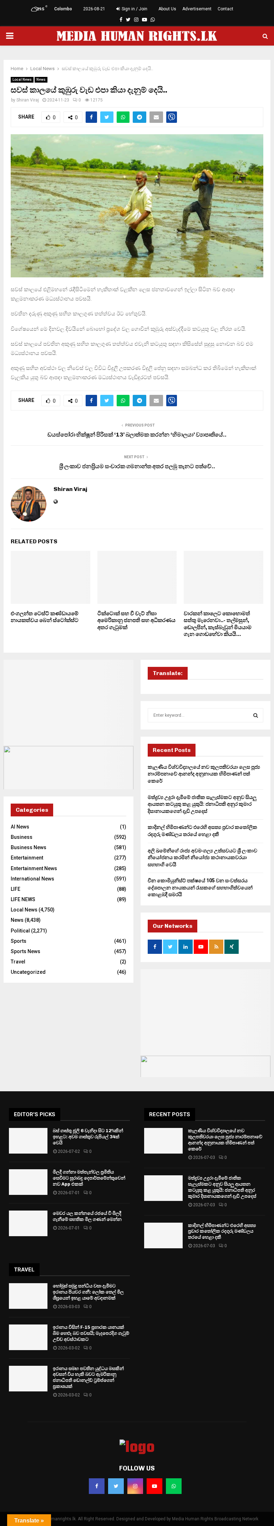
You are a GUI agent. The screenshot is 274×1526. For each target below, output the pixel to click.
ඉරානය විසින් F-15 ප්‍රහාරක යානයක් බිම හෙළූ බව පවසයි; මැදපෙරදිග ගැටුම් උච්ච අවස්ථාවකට (91, 1333)
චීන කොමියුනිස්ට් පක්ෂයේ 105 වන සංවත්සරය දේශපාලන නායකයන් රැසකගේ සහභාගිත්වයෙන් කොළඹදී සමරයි (200, 887)
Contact (225, 8)
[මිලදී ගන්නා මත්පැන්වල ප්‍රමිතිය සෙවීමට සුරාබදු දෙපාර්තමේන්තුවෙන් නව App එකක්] (28, 1182)
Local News (22, 80)
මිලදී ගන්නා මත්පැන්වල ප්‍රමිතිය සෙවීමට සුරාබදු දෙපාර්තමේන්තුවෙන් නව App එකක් (89, 1178)
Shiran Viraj (27, 100)
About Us (167, 8)
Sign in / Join (134, 8)
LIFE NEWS (23, 899)
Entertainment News (34, 868)
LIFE (15, 889)
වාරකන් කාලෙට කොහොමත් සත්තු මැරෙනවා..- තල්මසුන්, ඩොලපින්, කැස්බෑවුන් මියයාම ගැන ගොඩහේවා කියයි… (218, 624)
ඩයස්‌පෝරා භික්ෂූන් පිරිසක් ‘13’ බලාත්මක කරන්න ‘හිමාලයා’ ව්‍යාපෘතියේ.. (137, 434)
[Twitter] (116, 1486)
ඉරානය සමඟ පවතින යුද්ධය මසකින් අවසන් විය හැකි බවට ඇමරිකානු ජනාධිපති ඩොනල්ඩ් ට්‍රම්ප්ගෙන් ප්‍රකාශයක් (88, 1377)
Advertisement (197, 8)
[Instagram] (135, 1486)
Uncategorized (28, 972)
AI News (20, 827)
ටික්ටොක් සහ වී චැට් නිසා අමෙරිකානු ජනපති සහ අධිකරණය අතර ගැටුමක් (136, 620)
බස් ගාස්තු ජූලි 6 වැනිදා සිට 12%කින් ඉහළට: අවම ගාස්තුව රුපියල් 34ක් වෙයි (88, 1136)
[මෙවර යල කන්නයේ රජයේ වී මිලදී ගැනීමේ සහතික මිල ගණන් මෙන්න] (28, 1223)
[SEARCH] (255, 715)
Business (21, 837)
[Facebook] (97, 1486)
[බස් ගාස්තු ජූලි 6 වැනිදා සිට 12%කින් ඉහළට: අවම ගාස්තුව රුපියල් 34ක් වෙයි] (28, 1141)
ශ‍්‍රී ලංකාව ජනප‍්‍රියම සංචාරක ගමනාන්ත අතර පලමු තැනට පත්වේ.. (137, 466)
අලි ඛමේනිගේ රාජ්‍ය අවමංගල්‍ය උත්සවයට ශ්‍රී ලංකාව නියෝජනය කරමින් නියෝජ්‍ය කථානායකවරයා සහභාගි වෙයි (202, 857)
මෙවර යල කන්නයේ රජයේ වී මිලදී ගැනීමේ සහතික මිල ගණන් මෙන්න (87, 1216)
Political (20, 931)
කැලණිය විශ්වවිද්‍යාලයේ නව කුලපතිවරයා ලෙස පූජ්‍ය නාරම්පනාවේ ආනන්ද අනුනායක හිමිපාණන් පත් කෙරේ (204, 774)
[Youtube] (154, 1486)
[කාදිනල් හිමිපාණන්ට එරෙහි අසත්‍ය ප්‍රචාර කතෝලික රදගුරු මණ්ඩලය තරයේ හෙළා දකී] (163, 1235)
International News (32, 879)
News (41, 80)
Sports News (25, 951)
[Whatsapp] (174, 1486)
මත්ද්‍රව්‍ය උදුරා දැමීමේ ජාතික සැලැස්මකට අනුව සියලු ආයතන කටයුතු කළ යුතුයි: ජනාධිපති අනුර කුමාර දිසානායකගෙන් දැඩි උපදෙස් (202, 804)
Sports (18, 941)
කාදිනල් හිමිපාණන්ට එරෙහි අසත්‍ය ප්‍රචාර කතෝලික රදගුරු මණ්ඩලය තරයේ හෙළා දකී (222, 1231)
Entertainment (27, 858)
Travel (18, 962)
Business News (28, 847)
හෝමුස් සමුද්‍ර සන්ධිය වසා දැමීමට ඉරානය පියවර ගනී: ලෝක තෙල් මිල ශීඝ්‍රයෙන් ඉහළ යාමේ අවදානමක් (88, 1292)
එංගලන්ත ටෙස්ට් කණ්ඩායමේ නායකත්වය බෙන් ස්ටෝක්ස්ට (44, 617)
